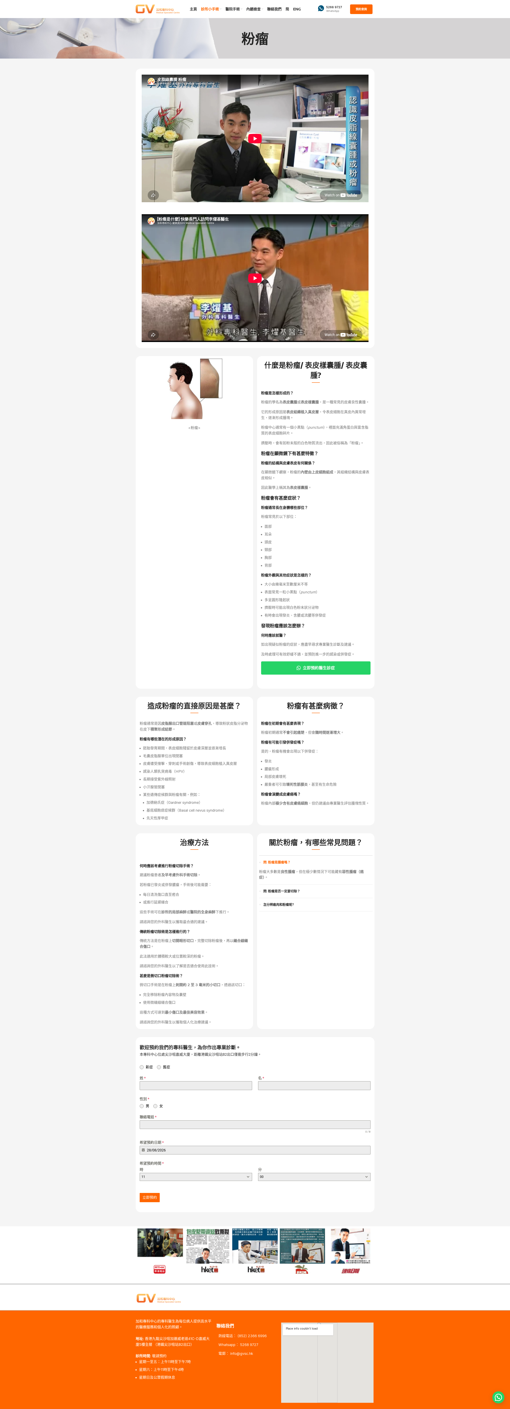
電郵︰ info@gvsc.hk (235, 1353)
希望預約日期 (152, 1142)
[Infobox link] (330, 9)
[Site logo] (158, 9)
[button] (498, 1397)
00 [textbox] (262, 1177)
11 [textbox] (143, 1177)
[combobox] (196, 1177)
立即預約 (149, 1197)
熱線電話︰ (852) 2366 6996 (242, 1336)
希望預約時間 (152, 1163)
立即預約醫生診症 (319, 668)
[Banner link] (180, 1251)
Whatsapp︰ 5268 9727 (238, 1345)
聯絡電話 (148, 1117)
